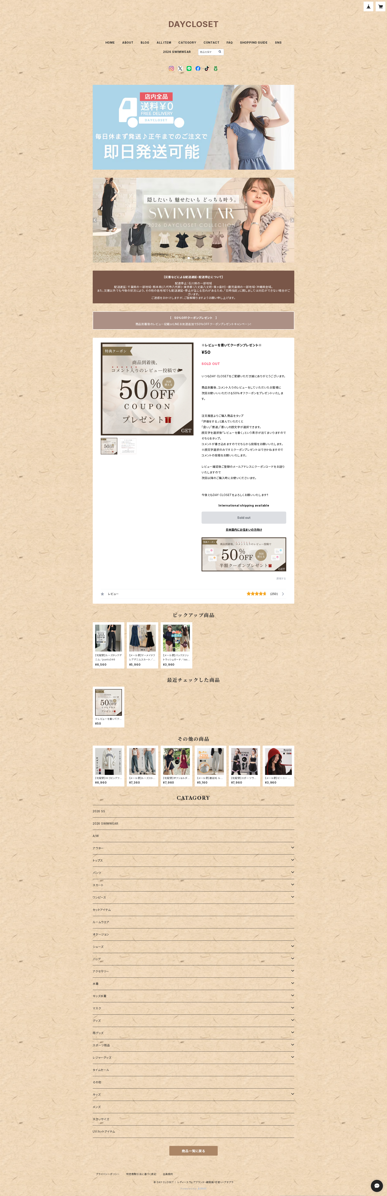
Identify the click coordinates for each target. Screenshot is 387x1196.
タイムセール (101, 1070)
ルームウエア (101, 922)
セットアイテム (102, 909)
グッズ (97, 1020)
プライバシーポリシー (108, 1174)
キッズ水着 (100, 996)
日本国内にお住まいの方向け (244, 529)
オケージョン (101, 934)
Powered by (189, 1188)
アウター (98, 848)
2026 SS (99, 811)
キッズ (97, 1094)
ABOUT (127, 42)
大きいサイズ (101, 1119)
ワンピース (99, 897)
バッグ (97, 959)
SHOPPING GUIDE (254, 42)
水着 (96, 983)
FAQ (230, 42)
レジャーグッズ (102, 1057)
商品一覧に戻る (193, 1151)
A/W (96, 836)
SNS (278, 42)
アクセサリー (101, 971)
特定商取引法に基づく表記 (141, 1174)
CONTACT (212, 42)
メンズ (97, 1107)
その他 (97, 1082)
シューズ (98, 946)
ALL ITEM (164, 42)
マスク (97, 1008)
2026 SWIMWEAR (177, 52)
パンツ (97, 872)
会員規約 (168, 1174)
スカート (98, 885)
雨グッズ (98, 1033)
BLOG (145, 42)
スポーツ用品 (101, 1045)
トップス (98, 860)
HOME (110, 42)
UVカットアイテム (104, 1131)
